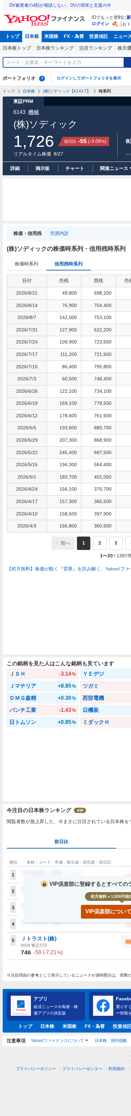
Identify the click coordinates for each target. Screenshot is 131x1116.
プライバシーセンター (82, 1068)
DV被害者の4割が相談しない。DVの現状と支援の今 (60, 5)
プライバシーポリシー (36, 1068)
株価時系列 (26, 263)
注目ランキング (95, 48)
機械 (33, 112)
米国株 (51, 36)
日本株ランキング (55, 48)
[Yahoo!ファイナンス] (45, 16)
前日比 (61, 841)
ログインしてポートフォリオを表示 (89, 78)
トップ (12, 36)
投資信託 (98, 36)
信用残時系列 (68, 263)
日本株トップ (17, 48)
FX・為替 (74, 36)
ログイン (100, 23)
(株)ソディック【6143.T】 (67, 91)
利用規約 (116, 1068)
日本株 (32, 36)
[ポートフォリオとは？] (42, 78)
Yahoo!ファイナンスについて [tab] (57, 1040)
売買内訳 (59, 233)
